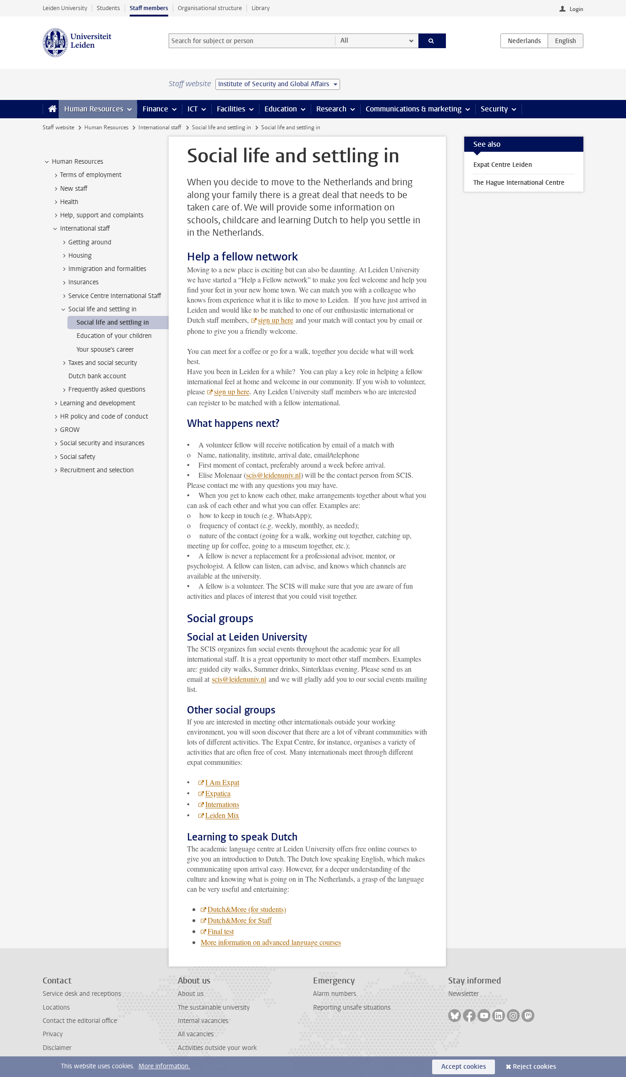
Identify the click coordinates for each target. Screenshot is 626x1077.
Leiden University (65, 8)
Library (260, 8)
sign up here (275, 320)
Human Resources (93, 109)
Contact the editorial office (80, 1020)
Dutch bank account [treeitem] (97, 376)
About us (190, 993)
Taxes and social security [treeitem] (102, 363)
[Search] (432, 40)
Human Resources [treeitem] (77, 161)
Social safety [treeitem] (77, 457)
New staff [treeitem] (74, 188)
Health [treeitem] (69, 202)
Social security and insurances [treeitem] (102, 443)
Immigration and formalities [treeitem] (107, 269)
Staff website (58, 127)
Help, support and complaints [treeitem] (101, 215)
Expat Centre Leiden (502, 164)
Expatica (218, 793)
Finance (155, 109)
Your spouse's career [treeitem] (105, 349)
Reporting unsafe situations (351, 1007)
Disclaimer (57, 1048)
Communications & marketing (413, 109)
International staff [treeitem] (85, 228)
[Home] (51, 109)
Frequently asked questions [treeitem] (106, 389)
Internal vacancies (203, 1020)
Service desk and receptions (82, 993)
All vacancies (196, 1034)
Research (331, 109)
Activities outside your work (217, 1048)
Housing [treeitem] (80, 255)
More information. (164, 1066)
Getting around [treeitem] (89, 242)
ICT (192, 109)
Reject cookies (534, 1066)
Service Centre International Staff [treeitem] (114, 296)
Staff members (149, 8)
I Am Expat (222, 782)
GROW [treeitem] (70, 429)
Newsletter (463, 993)
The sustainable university (214, 1007)
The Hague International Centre (519, 182)
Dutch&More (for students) (247, 909)
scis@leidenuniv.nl (273, 475)
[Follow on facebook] (469, 1015)
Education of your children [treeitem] (114, 335)
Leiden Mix (222, 815)
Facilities (231, 109)
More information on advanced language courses (271, 942)
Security (494, 109)
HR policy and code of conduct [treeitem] (104, 416)
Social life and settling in (221, 127)
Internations (222, 804)
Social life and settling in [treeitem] (102, 309)
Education (280, 109)
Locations (56, 1007)
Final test (221, 931)
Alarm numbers (334, 993)
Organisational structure (210, 8)
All (344, 40)
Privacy (53, 1034)
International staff (159, 127)
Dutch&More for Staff (240, 920)
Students (108, 8)
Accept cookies (463, 1066)
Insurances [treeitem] (83, 282)
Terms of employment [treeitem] (90, 175)
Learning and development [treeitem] (97, 403)
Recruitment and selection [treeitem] (97, 470)
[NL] (524, 40)
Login (576, 9)
